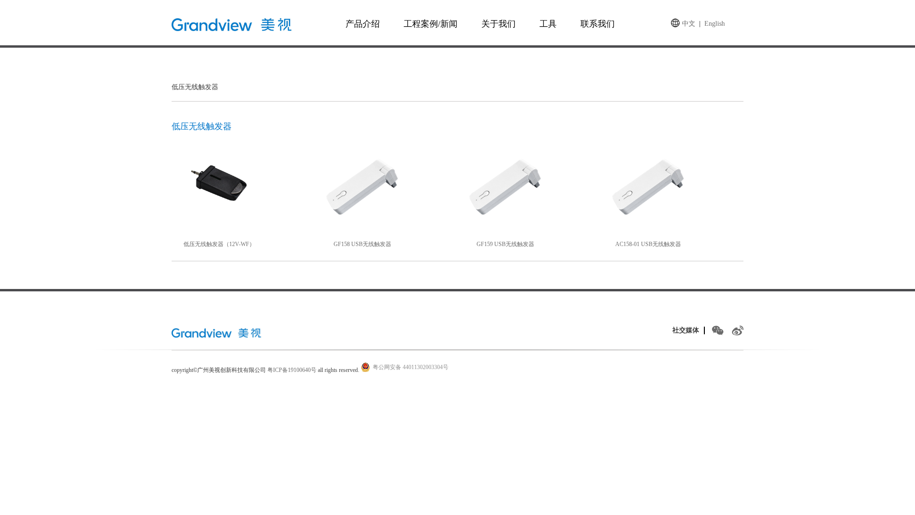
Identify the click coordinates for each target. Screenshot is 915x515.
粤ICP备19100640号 (291, 370)
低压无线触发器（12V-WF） (219, 244)
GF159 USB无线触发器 (505, 244)
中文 (688, 23)
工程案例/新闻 (431, 24)
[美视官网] (218, 332)
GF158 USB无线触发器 (362, 244)
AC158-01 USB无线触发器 (648, 244)
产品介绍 (363, 24)
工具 (548, 24)
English (714, 23)
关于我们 (498, 24)
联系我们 (597, 24)
